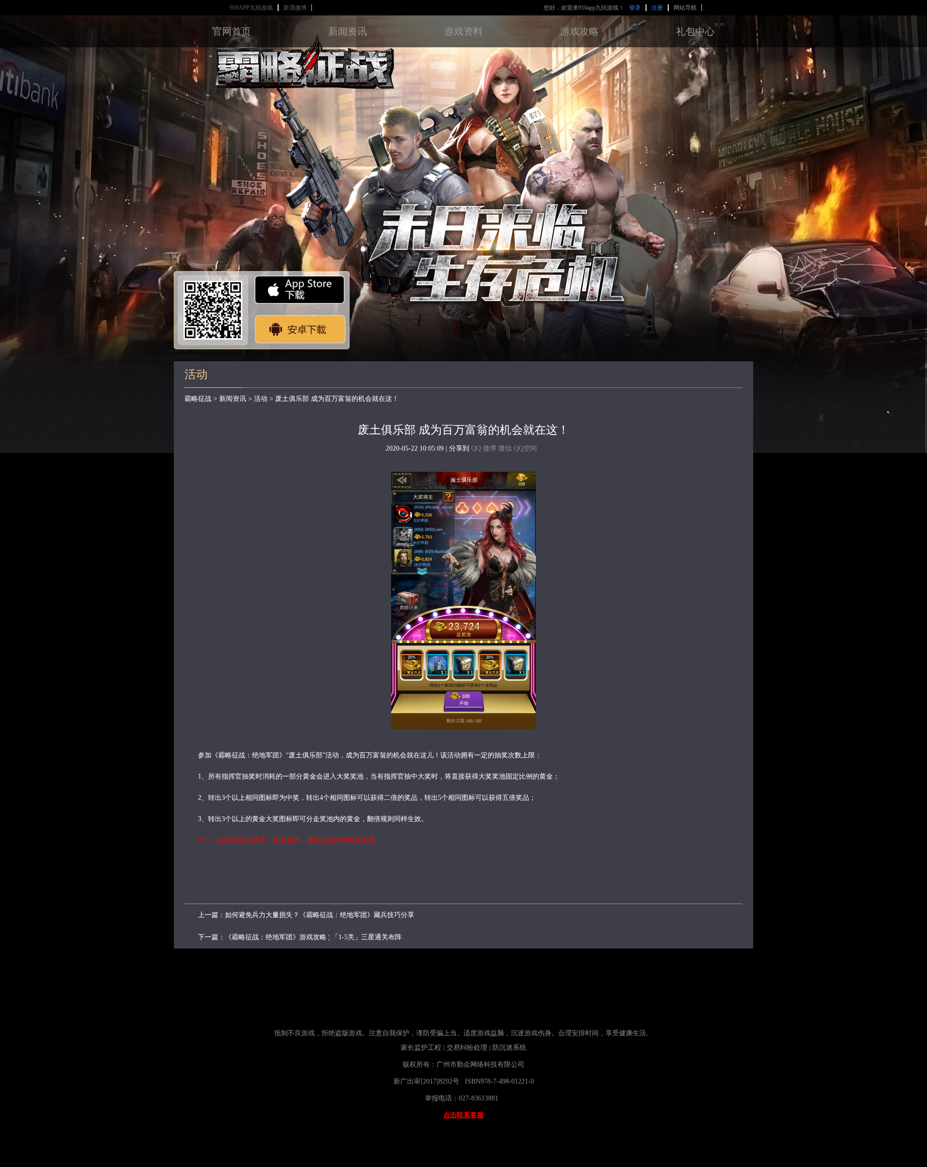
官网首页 (231, 31)
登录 (635, 7)
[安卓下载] (300, 329)
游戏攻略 (579, 31)
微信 (505, 448)
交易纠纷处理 (467, 1047)
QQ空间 (525, 448)
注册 (657, 7)
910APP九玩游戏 (251, 7)
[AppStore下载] (300, 289)
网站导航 (685, 7)
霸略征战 (197, 398)
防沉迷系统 (510, 1047)
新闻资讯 (347, 31)
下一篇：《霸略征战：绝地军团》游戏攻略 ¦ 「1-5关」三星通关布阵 (300, 937)
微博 (489, 448)
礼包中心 (695, 31)
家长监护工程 (421, 1047)
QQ (476, 448)
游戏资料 (463, 31)
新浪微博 (295, 7)
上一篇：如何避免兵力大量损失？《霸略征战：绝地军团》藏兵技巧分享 (306, 915)
